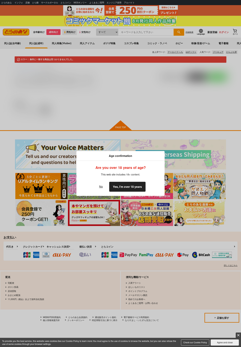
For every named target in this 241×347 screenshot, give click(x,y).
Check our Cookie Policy (195, 342)
